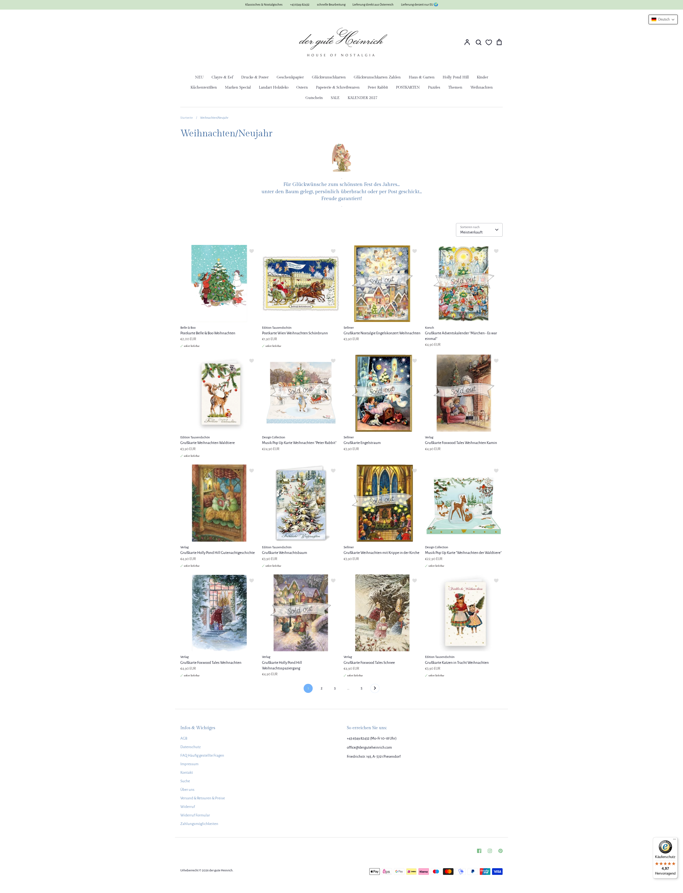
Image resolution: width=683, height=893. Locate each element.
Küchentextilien (203, 87)
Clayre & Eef (222, 77)
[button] (663, 19)
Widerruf (187, 807)
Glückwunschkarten (329, 77)
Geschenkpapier (290, 77)
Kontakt (186, 773)
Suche (185, 781)
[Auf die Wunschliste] (251, 251)
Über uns (187, 790)
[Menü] (674, 840)
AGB (183, 738)
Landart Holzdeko (273, 87)
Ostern (302, 87)
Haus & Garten (422, 77)
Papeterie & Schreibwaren (338, 87)
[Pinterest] (500, 851)
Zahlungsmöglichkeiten (199, 824)
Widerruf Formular (195, 815)
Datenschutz (190, 747)
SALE (335, 98)
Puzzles (434, 87)
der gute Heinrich (221, 870)
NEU (199, 77)
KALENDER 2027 (363, 98)
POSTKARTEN (408, 87)
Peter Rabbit (378, 87)
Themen (455, 87)
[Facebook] (479, 851)
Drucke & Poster (255, 77)
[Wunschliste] (489, 42)
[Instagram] (490, 851)
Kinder (482, 77)
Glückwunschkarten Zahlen (377, 77)
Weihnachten (481, 87)
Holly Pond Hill (456, 77)
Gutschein (314, 98)
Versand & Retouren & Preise (202, 798)
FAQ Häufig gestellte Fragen (202, 755)
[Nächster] (374, 689)
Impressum (189, 764)
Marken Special (238, 87)
